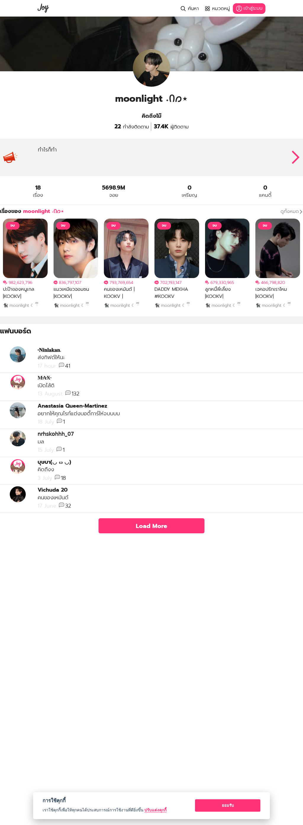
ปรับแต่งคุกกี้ (155, 810)
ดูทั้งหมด (290, 211)
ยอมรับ (228, 805)
